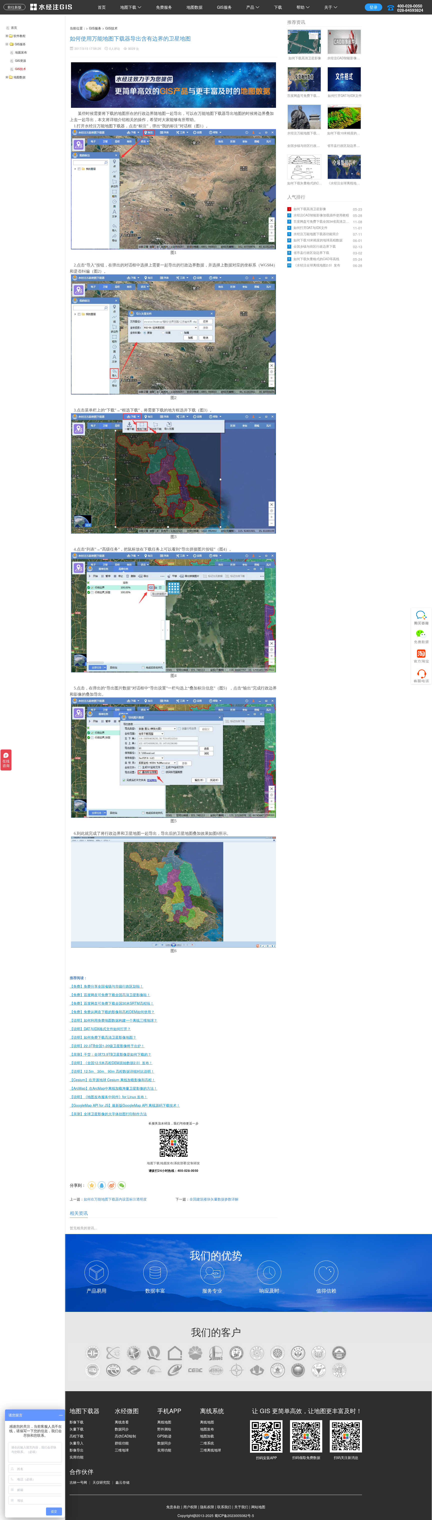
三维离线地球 (210, 1449)
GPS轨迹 (164, 1435)
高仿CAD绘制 (125, 1435)
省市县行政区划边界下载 (311, 252)
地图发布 (207, 1428)
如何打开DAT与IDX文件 (311, 227)
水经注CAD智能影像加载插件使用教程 (321, 215)
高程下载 (77, 1435)
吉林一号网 (78, 1482)
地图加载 (207, 1435)
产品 (250, 7)
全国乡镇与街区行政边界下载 (315, 246)
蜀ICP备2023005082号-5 (234, 1515)
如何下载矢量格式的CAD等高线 (316, 259)
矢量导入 (77, 1442)
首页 (102, 7)
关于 (328, 7)
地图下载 (128, 7)
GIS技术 (111, 28)
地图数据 (194, 7)
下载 (278, 7)
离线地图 (164, 1421)
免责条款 (173, 1506)
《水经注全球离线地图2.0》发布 (317, 265)
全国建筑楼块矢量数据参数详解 (214, 1199)
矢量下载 (77, 1428)
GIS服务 (224, 7)
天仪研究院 (101, 1482)
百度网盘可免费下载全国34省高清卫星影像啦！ (323, 221)
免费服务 (164, 7)
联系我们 (224, 1506)
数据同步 (122, 1428)
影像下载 (77, 1421)
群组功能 (122, 1442)
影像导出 (77, 1449)
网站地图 (258, 1506)
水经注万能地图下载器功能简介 (316, 234)
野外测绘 (164, 1428)
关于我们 (241, 1506)
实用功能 (77, 1456)
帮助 (300, 7)
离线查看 (122, 1421)
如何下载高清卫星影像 (310, 209)
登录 (374, 7)
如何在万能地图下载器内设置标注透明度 (115, 1199)
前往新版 (15, 7)
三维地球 (122, 1449)
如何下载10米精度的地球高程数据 (318, 240)
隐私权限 (207, 1506)
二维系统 (207, 1442)
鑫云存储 (123, 1482)
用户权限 (190, 1506)
